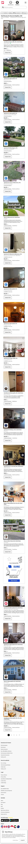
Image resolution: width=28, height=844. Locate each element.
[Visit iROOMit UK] (8, 827)
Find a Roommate (4, 745)
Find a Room (3, 747)
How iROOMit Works (5, 788)
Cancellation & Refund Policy (6, 778)
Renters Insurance (4, 749)
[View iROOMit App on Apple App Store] (5, 821)
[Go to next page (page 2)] (19, 735)
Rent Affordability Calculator (6, 751)
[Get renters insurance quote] (14, 570)
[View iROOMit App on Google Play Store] (14, 821)
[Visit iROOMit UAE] (15, 827)
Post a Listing (3, 762)
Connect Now (8, 52)
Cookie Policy (3, 780)
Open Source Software (5, 810)
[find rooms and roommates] (14, 2)
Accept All (22, 840)
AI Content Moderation (5, 812)
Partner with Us (4, 814)
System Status (3, 792)
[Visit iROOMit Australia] (18, 827)
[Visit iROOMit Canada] (5, 827)
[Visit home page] (2, 2)
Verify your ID (3, 756)
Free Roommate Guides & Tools (6, 753)
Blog (2, 804)
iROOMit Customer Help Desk (6, 790)
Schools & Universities (5, 755)
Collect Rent (3, 766)
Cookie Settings (3, 782)
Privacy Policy (3, 776)
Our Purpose (3, 802)
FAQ (1, 806)
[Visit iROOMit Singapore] (11, 827)
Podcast (2, 808)
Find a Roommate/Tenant (5, 764)
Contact (2, 794)
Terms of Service (4, 774)
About (2, 800)
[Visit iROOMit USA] (2, 827)
